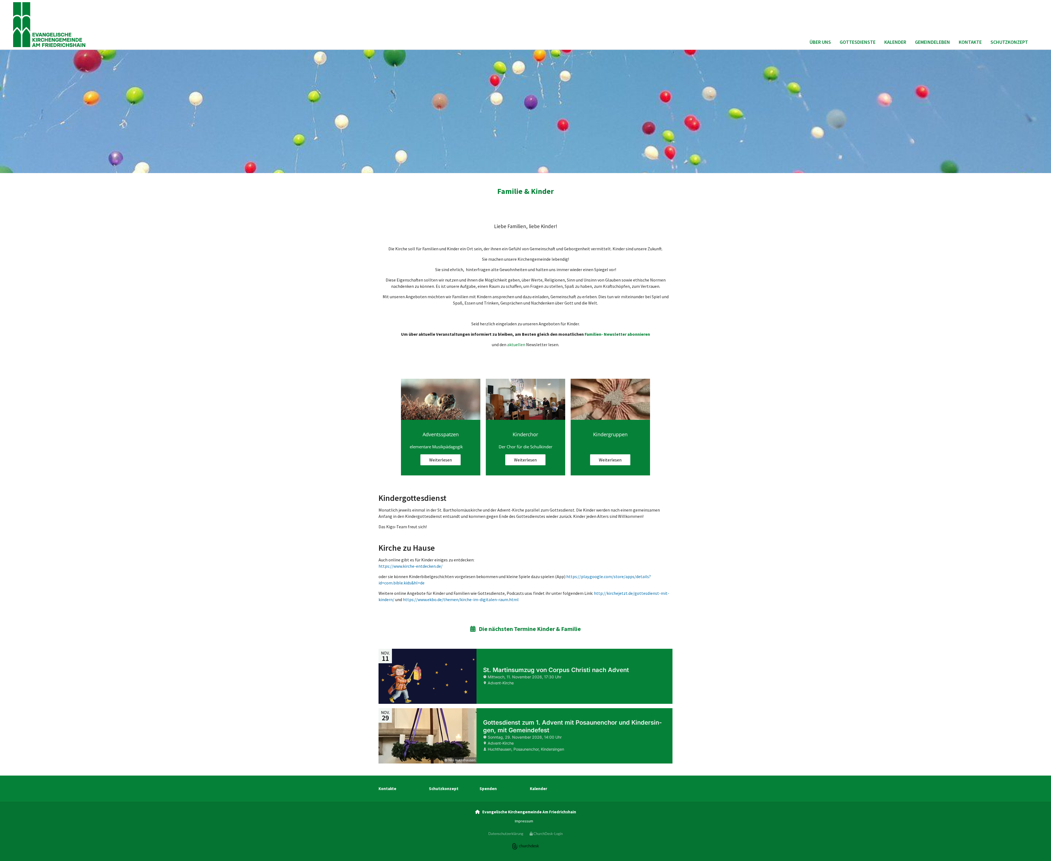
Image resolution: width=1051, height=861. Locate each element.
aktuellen (516, 344)
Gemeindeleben (932, 42)
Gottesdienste (858, 42)
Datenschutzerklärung (505, 833)
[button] (440, 460)
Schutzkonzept (1009, 42)
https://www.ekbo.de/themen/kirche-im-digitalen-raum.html (461, 599)
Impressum (524, 821)
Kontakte (970, 42)
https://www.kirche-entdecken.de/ (411, 566)
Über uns (820, 42)
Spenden (488, 788)
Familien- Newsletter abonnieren (617, 334)
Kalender (895, 42)
